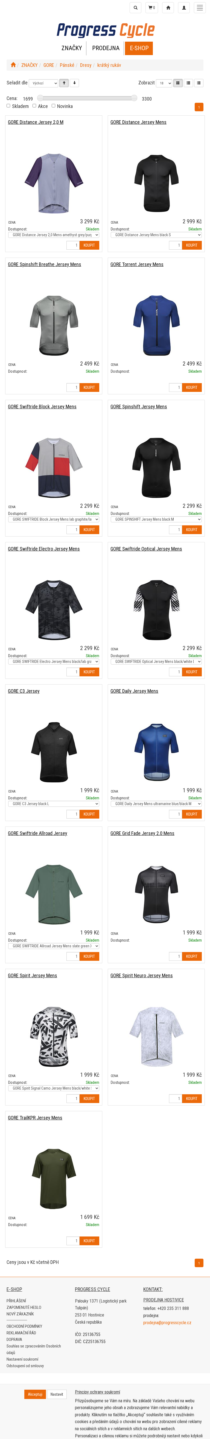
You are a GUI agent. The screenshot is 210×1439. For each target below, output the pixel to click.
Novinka (65, 106)
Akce (43, 106)
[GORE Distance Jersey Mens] (156, 183)
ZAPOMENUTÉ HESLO (24, 1307)
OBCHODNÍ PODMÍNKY (24, 1326)
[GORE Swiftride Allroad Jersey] (54, 894)
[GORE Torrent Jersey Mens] (156, 325)
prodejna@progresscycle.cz (167, 1322)
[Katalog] (178, 83)
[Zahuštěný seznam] (198, 83)
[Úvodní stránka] (13, 65)
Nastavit (57, 1394)
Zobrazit (146, 83)
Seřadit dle (17, 83)
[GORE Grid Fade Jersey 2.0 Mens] (156, 894)
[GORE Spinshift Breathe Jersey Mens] (54, 325)
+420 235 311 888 (173, 1308)
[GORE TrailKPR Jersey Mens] (54, 1179)
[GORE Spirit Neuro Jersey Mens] (156, 1036)
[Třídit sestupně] (74, 83)
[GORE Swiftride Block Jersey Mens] (54, 467)
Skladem (20, 106)
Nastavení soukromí (22, 1359)
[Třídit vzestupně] (64, 83)
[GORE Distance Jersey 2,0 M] (54, 183)
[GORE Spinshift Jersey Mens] (156, 467)
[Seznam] (188, 83)
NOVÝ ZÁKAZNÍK (20, 1314)
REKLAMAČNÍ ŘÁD (21, 1332)
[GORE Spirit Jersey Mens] (54, 1036)
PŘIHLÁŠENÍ (16, 1300)
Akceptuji (35, 1394)
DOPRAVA (14, 1339)
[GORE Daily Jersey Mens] (156, 752)
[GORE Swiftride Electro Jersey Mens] (54, 610)
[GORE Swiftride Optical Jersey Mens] (156, 610)
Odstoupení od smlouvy (25, 1365)
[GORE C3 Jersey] (54, 752)
